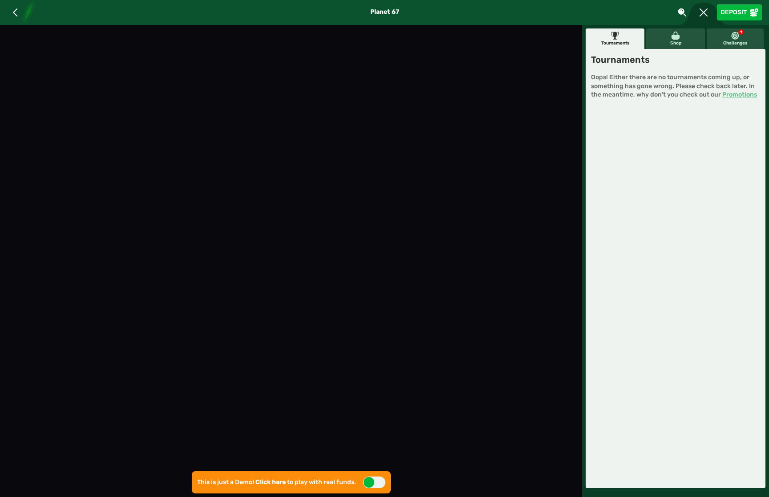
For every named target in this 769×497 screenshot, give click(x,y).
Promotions (739, 94)
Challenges (735, 38)
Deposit (733, 12)
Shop (675, 43)
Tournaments (615, 43)
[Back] (15, 12)
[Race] (704, 12)
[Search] (682, 12)
